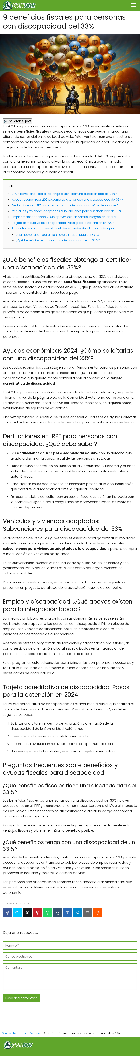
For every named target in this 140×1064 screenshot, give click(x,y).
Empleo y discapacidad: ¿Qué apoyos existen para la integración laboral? (65, 217)
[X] (27, 912)
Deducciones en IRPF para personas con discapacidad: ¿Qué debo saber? (65, 205)
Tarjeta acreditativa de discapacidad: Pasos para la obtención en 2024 (63, 223)
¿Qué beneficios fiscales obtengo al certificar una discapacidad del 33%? (64, 194)
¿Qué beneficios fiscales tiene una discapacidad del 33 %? (58, 235)
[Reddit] (97, 912)
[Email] (87, 912)
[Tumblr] (57, 912)
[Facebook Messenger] (17, 912)
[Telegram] (77, 912)
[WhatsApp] (47, 912)
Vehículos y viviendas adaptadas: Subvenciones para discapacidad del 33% (66, 211)
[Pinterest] (37, 912)
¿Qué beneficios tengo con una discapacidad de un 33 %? (58, 240)
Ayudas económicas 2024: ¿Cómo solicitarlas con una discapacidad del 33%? (67, 199)
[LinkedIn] (67, 912)
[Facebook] (7, 912)
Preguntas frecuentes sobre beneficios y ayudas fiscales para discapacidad (67, 228)
